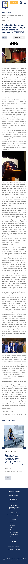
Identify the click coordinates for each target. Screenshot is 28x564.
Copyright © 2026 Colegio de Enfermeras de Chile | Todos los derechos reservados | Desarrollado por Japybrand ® (14, 560)
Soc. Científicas (14, 532)
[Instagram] (17, 495)
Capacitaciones (14, 534)
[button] (11, 43)
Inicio (3, 12)
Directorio (12, 525)
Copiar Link (19, 37)
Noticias (8, 12)
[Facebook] (9, 495)
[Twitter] (12, 495)
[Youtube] (14, 495)
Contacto (12, 537)
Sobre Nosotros (14, 529)
